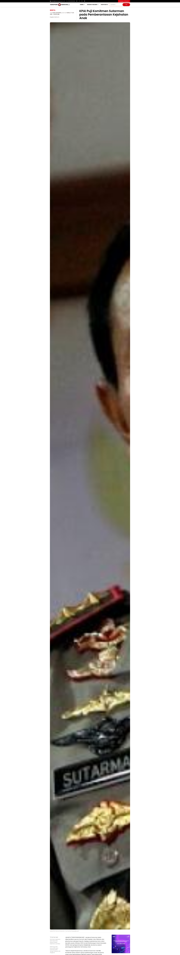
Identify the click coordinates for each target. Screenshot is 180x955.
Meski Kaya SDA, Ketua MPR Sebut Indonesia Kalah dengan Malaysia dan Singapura (55, 949)
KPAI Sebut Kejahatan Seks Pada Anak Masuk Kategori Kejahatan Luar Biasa (55, 941)
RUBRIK (82, 4)
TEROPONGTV (104, 4)
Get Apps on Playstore (124, 1)
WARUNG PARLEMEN (92, 4)
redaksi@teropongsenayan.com (58, 1)
